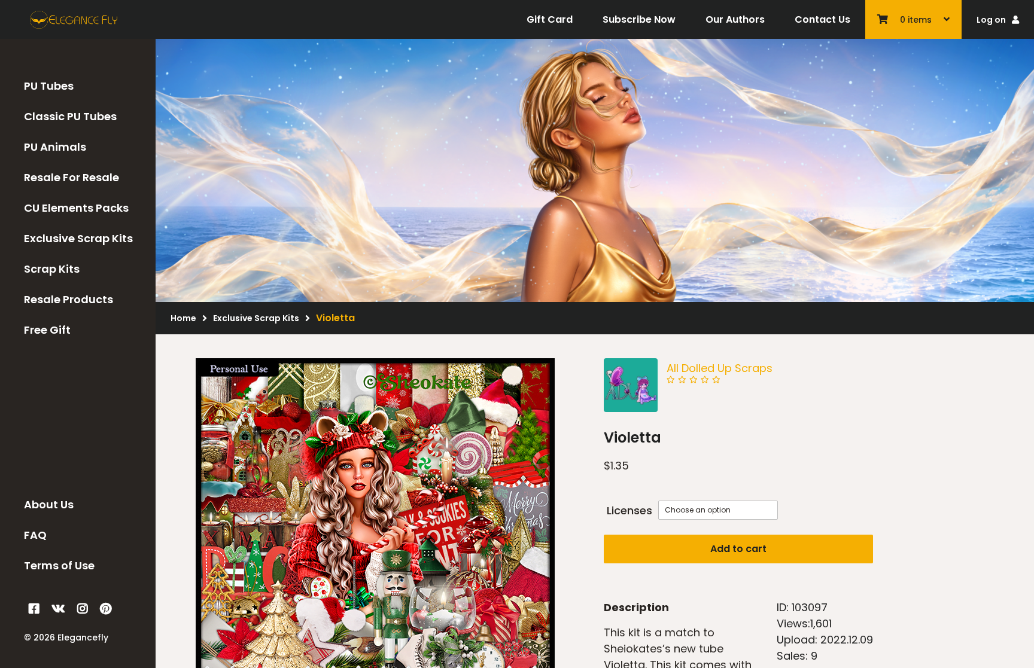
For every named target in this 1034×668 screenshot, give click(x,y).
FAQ (35, 534)
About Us (49, 504)
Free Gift (47, 329)
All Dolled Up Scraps (720, 368)
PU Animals (55, 146)
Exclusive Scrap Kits (78, 238)
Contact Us (822, 19)
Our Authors (735, 19)
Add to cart (738, 549)
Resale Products (68, 299)
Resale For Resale (71, 177)
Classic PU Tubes (70, 116)
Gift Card (550, 19)
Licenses (629, 510)
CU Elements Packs (76, 207)
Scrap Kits (52, 268)
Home (183, 318)
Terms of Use (59, 565)
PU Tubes (49, 85)
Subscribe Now (639, 19)
